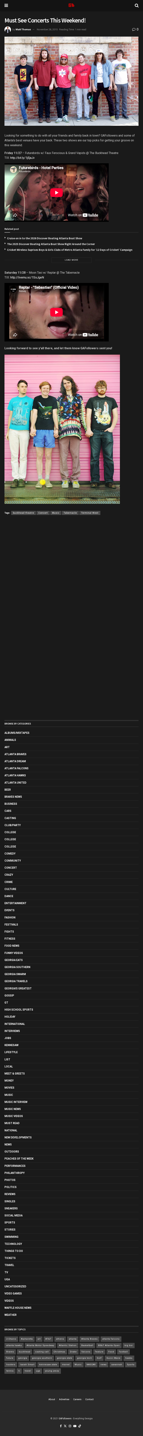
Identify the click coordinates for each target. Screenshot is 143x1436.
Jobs (7, 1038)
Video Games (13, 1293)
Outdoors (11, 1151)
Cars (7, 810)
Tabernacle (70, 513)
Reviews (9, 1194)
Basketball (87, 1345)
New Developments (18, 1137)
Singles (9, 1201)
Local (8, 1066)
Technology (13, 1243)
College (10, 832)
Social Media (13, 1215)
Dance (8, 896)
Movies (9, 1087)
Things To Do (13, 1250)
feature (99, 1352)
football (123, 1352)
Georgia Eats (13, 960)
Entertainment (15, 903)
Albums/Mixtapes (16, 732)
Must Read (12, 1123)
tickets (10, 1258)
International (14, 1023)
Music (55, 513)
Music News (12, 1109)
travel (28, 1371)
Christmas (59, 1352)
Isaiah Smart (27, 1364)
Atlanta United (15, 782)
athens (60, 1339)
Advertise (64, 1399)
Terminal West (89, 513)
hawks (128, 1358)
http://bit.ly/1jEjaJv (22, 158)
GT (6, 1002)
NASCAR (91, 1364)
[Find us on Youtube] (74, 1426)
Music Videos (13, 1116)
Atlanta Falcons (16, 768)
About (51, 1399)
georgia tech (84, 1358)
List (7, 1059)
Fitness (9, 938)
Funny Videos (13, 953)
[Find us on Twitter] (65, 1426)
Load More (71, 260)
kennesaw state (48, 1364)
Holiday (9, 1016)
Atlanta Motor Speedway (40, 1345)
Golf (99, 1358)
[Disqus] (71, 572)
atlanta (73, 1339)
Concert (43, 513)
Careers (77, 1399)
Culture (10, 889)
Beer (7, 789)
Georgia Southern (17, 967)
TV (6, 1272)
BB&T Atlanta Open (109, 1345)
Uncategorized (15, 1286)
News (8, 1144)
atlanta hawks (14, 1345)
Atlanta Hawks (15, 775)
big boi (129, 1345)
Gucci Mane (113, 1358)
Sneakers (11, 1208)
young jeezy (52, 1371)
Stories (9, 1229)
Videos (9, 1300)
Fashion (9, 917)
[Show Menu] (6, 5)
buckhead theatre (23, 513)
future (9, 1358)
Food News (11, 945)
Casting (10, 818)
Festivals (11, 924)
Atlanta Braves (15, 754)
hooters (10, 1364)
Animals (10, 739)
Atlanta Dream (15, 761)
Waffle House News (17, 1307)
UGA (7, 1279)
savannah (116, 1364)
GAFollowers (65, 1418)
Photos (9, 1180)
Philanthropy (14, 1172)
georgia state (64, 1358)
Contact (89, 1399)
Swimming (11, 1236)
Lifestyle (11, 1052)
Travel (9, 1265)
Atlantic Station (68, 1345)
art (39, 1339)
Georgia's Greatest (18, 988)
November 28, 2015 (47, 29)
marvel (66, 1364)
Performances (15, 1165)
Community (12, 860)
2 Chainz (11, 1339)
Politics (10, 1187)
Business (10, 803)
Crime (8, 882)
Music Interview (15, 1101)
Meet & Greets (14, 1073)
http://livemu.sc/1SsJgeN (27, 277)
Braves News (13, 796)
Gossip (9, 995)
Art (7, 747)
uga (38, 1371)
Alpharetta (27, 1339)
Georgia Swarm (15, 974)
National (10, 1130)
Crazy (8, 874)
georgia (22, 1358)
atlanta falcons (111, 1339)
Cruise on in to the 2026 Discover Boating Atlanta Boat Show (44, 238)
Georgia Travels (16, 981)
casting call (42, 1352)
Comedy (9, 853)
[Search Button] (137, 5)
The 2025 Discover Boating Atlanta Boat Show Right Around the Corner (51, 244)
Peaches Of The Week (19, 1158)
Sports (9, 1222)
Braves (10, 1352)
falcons (86, 1352)
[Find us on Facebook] (61, 1426)
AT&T (48, 1339)
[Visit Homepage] (71, 5)
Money (9, 1080)
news (104, 1364)
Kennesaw (11, 1045)
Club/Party (12, 825)
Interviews (12, 1031)
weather (10, 1314)
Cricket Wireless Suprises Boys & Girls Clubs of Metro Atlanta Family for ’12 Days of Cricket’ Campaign (69, 250)
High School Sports (18, 1009)
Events (9, 910)
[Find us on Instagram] (70, 1426)
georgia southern (42, 1358)
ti (19, 1371)
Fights (9, 931)
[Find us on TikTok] (79, 1426)
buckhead (24, 1352)
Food (111, 1352)
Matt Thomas (23, 29)
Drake (73, 1352)
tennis (10, 1371)
